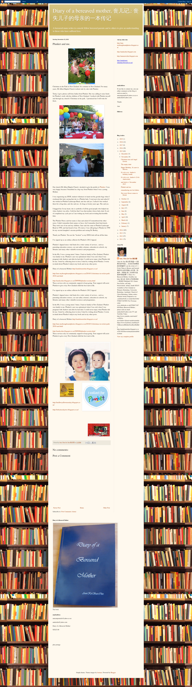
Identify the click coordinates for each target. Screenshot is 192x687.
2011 (121, 239)
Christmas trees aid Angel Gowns (129, 160)
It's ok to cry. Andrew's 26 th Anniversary (130, 178)
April (123, 217)
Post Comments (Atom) (68, 511)
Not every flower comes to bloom (129, 194)
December (124, 154)
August (123, 205)
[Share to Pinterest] (95, 443)
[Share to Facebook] (93, 443)
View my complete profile (125, 336)
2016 (121, 148)
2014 (121, 230)
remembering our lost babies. (130, 190)
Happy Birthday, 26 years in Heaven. (130, 168)
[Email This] (86, 443)
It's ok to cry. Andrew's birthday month (128, 173)
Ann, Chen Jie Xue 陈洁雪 (67, 442)
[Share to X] (91, 443)
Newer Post (56, 508)
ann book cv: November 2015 (128, 183)
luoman (99, 672)
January (124, 226)
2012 (121, 236)
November (124, 157)
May (123, 214)
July (122, 208)
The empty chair (126, 164)
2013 (121, 233)
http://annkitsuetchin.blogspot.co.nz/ (85, 268)
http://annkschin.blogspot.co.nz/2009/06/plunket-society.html (74, 281)
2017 (121, 145)
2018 (121, 142)
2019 (121, 139)
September (125, 202)
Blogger (113, 672)
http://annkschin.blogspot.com (126, 52)
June (123, 211)
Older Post (106, 508)
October (124, 199)
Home (82, 508)
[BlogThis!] (89, 443)
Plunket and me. (126, 187)
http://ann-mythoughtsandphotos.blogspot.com (127, 45)
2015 (121, 151)
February (124, 223)
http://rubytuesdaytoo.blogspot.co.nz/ (66, 409)
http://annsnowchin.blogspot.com (127, 56)
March (123, 220)
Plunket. (103, 187)
